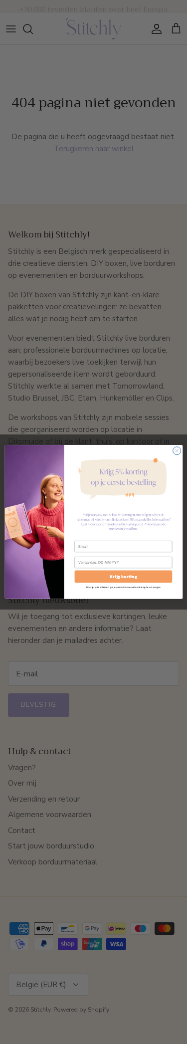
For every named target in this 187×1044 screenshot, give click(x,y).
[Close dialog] (177, 451)
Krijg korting (123, 576)
